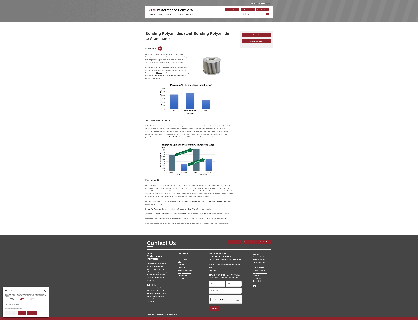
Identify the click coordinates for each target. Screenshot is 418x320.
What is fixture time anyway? (200, 218)
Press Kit (181, 278)
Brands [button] (160, 14)
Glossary (181, 264)
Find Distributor (262, 10)
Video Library (182, 275)
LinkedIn (192, 223)
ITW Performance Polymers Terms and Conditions (260, 272)
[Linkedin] (254, 286)
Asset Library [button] (169, 14)
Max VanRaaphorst (154, 209)
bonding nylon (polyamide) (187, 201)
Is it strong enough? (220, 218)
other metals (181, 75)
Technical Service (232, 10)
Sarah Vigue (192, 209)
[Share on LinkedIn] (160, 48)
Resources (181, 267)
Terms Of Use (257, 281)
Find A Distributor (259, 262)
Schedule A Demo (256, 41)
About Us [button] (180, 14)
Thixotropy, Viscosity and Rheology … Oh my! (173, 218)
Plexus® (159, 73)
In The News (182, 259)
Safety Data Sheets (179, 214)
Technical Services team (217, 201)
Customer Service (248, 10)
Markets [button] (152, 14)
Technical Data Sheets (161, 214)
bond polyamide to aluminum (164, 75)
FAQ (179, 262)
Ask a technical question (207, 214)
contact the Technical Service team (173, 137)
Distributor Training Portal (260, 3)
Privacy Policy (257, 278)
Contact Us (190, 14)
